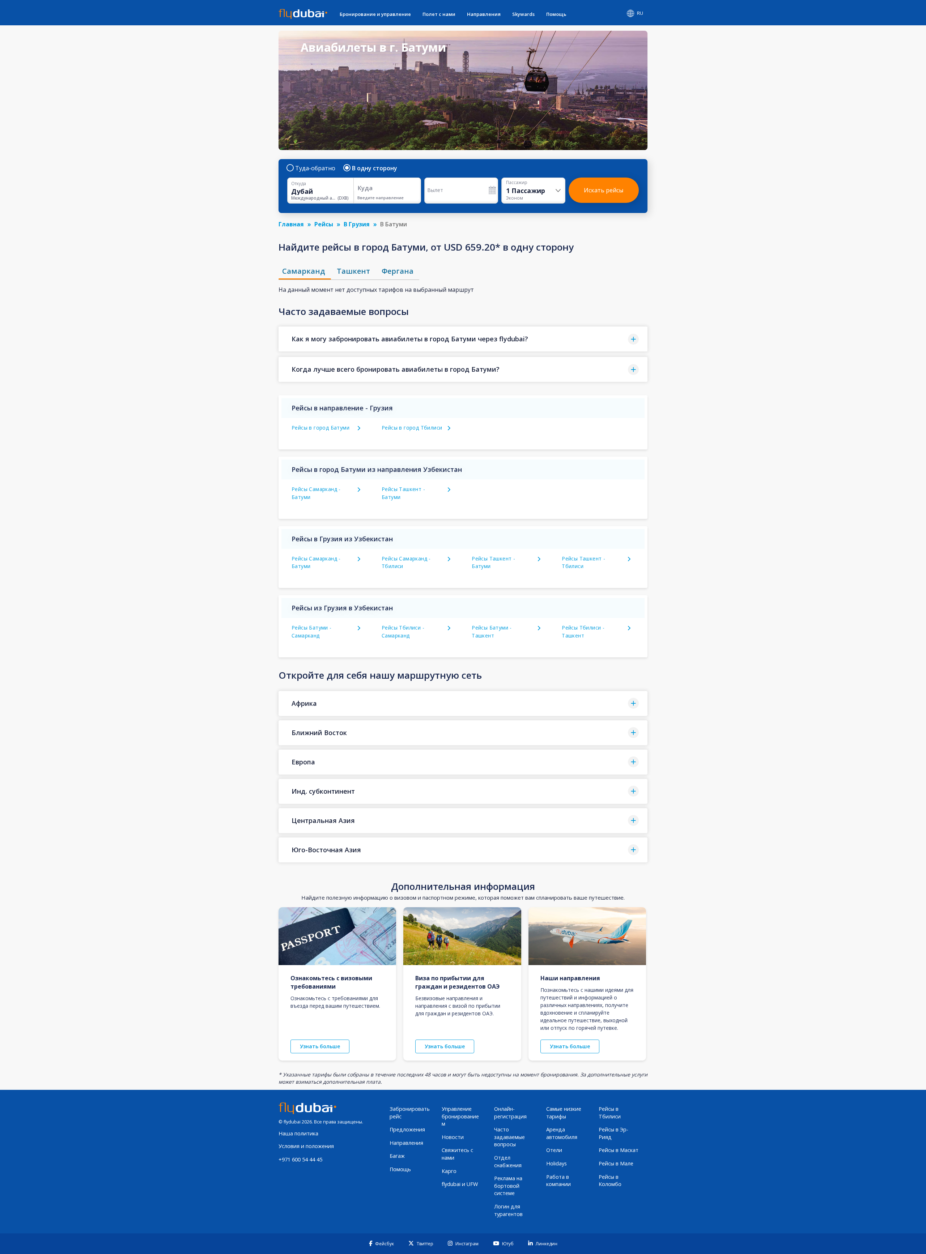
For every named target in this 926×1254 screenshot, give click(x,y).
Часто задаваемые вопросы (509, 1137)
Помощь (556, 14)
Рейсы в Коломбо (610, 1180)
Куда (365, 188)
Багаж (397, 1155)
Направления (484, 14)
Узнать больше (320, 1046)
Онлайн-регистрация (510, 1112)
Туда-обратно (315, 168)
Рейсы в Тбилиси (610, 1112)
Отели (554, 1150)
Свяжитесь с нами (457, 1154)
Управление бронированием (460, 1116)
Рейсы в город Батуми (320, 427)
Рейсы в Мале (616, 1163)
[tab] (305, 271)
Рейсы (323, 224)
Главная (291, 224)
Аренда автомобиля (561, 1133)
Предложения (407, 1129)
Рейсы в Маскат (618, 1150)
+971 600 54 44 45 (300, 1159)
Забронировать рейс (410, 1112)
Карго (449, 1171)
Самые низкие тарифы (563, 1112)
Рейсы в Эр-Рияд (613, 1133)
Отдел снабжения (508, 1161)
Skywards (523, 14)
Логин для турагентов (508, 1210)
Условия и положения (306, 1146)
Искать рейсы (603, 190)
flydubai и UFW (460, 1184)
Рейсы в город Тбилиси (412, 427)
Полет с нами (438, 14)
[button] (463, 339)
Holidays (556, 1163)
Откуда (298, 184)
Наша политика (298, 1133)
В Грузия (357, 224)
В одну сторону (374, 168)
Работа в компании (558, 1180)
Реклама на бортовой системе (508, 1186)
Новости (453, 1137)
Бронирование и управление (375, 14)
